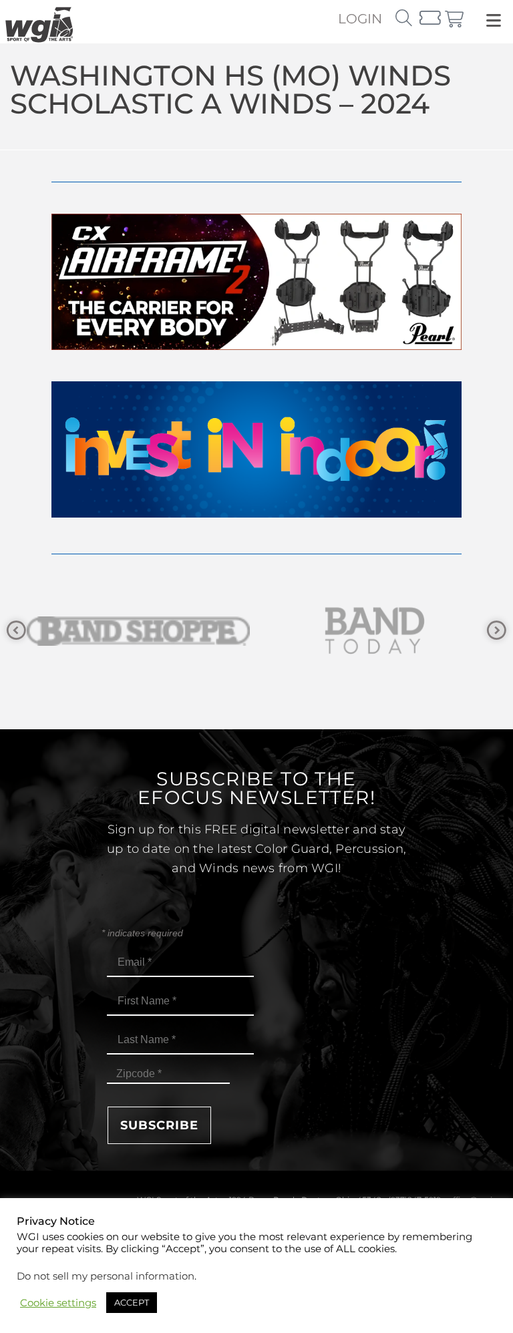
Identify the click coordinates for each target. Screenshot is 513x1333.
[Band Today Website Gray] (140, 630)
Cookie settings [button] (58, 1303)
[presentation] (16, 630)
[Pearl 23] (256, 346)
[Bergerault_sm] (376, 630)
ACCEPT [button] (131, 1302)
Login (360, 19)
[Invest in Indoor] (256, 514)
